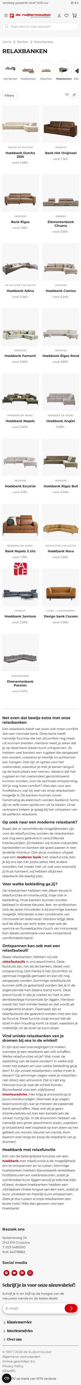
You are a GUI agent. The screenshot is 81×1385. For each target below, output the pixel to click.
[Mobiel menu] (6, 16)
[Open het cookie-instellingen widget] (6, 1378)
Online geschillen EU (18, 1361)
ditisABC (9, 1371)
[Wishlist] (66, 16)
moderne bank (29, 857)
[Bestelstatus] (59, 15)
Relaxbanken (64, 78)
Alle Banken (10, 78)
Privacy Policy (13, 1366)
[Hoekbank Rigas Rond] (20, 207)
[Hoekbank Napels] (20, 392)
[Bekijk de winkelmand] (74, 16)
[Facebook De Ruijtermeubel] (22, 1273)
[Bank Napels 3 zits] (20, 522)
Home (6, 42)
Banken (23, 42)
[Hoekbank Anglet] (60, 392)
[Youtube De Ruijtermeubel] (14, 1273)
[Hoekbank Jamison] (20, 587)
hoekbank (10, 1161)
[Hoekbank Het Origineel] (48, 138)
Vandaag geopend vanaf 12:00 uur (25, 3)
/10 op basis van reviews (31, 1378)
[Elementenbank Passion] (20, 652)
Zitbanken (46, 78)
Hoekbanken (28, 78)
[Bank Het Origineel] (60, 124)
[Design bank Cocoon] (60, 587)
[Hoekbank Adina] (20, 262)
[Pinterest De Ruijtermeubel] (6, 1273)
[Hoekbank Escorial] (20, 457)
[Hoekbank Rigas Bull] (8, 207)
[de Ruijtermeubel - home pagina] (30, 16)
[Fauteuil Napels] (8, 537)
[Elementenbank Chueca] (60, 193)
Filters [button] (9, 95)
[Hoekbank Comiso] (60, 262)
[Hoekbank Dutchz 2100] (20, 124)
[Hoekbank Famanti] (20, 327)
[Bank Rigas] (20, 193)
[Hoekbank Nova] (60, 522)
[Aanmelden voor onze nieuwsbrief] (71, 1308)
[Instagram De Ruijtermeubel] (30, 1273)
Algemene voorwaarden (21, 1357)
